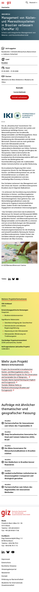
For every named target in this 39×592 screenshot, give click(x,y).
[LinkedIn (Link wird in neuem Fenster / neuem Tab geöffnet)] (3, 553)
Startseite (5, 7)
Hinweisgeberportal (9, 569)
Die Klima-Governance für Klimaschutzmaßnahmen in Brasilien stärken (20, 451)
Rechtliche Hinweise (9, 566)
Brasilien (5, 63)
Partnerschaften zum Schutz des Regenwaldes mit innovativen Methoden (18, 489)
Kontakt (4, 576)
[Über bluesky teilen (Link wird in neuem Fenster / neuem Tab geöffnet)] (13, 280)
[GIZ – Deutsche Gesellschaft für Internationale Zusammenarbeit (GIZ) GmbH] (9, 2)
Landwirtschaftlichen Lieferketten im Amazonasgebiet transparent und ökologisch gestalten (21, 476)
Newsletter (6, 573)
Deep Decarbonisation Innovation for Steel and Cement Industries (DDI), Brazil (21, 437)
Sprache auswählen (33, 2)
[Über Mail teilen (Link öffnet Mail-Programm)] (17, 280)
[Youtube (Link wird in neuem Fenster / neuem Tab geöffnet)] (12, 553)
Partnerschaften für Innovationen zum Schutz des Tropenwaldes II (19, 424)
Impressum (6, 559)
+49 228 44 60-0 (13, 528)
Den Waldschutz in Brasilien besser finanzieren (19, 463)
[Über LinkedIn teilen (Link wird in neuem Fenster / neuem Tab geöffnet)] (9, 280)
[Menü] (2, 2)
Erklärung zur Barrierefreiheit (12, 579)
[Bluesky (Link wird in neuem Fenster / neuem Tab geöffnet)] (7, 553)
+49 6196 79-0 (13, 543)
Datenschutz (6, 563)
